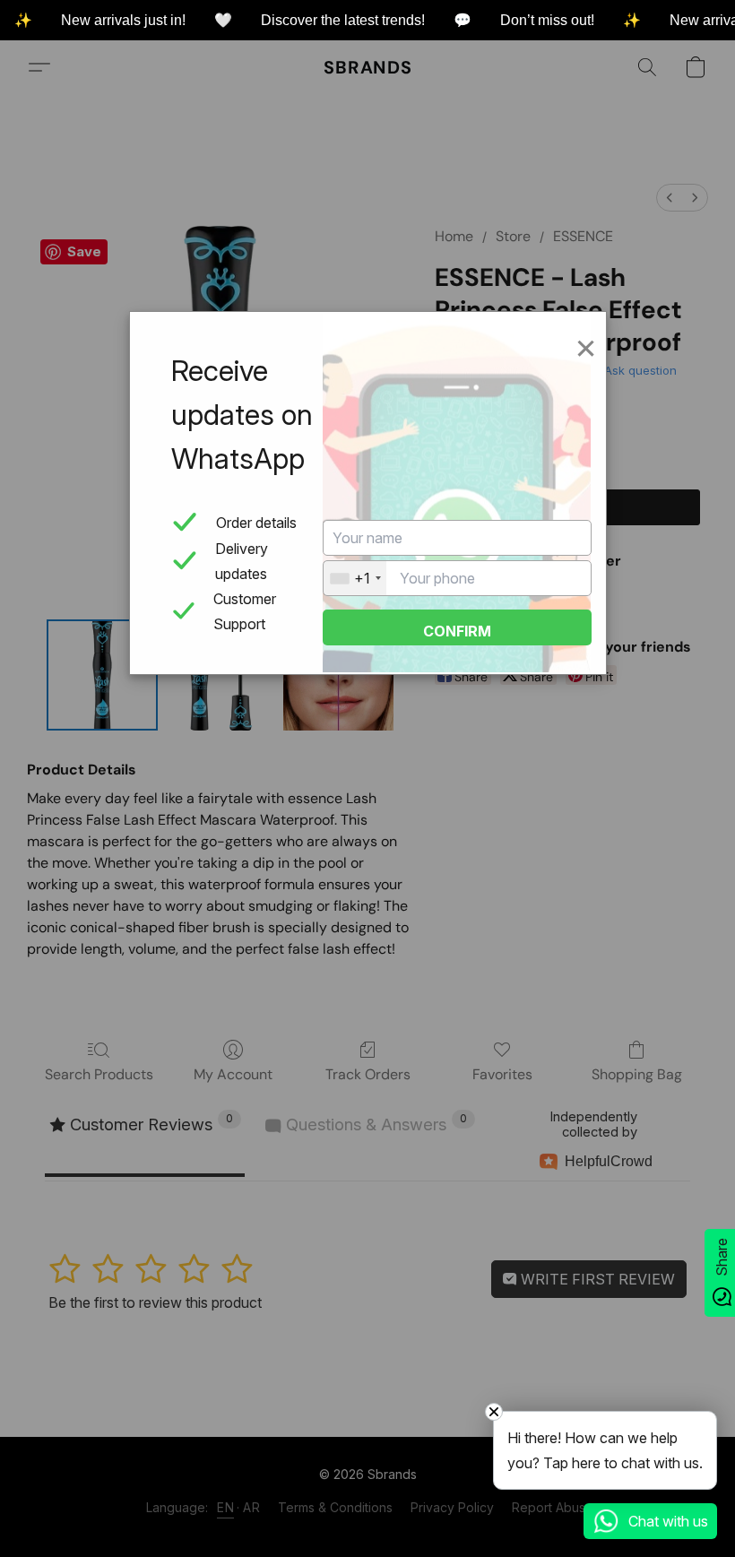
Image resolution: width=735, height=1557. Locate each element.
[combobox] (355, 578)
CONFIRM (457, 631)
